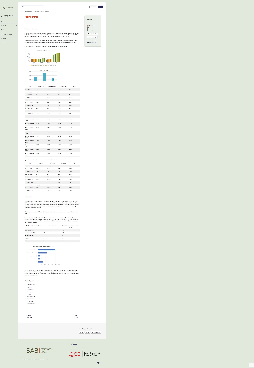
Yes (82, 332)
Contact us (5, 43)
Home (22, 11)
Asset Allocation (31, 299)
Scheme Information (10, 34)
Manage (77, 346)
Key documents (10, 30)
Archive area (93, 6)
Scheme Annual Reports (38, 11)
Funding (29, 294)
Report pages (91, 30)
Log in (100, 6)
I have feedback (96, 332)
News (4, 21)
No (88, 332)
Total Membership (92, 25)
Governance (30, 289)
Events (4, 38)
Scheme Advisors (31, 303)
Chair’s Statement (31, 284)
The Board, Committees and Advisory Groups (10, 16)
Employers (90, 27)
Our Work (10, 25)
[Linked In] (99, 363)
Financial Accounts (31, 296)
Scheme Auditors (31, 301)
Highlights (29, 287)
